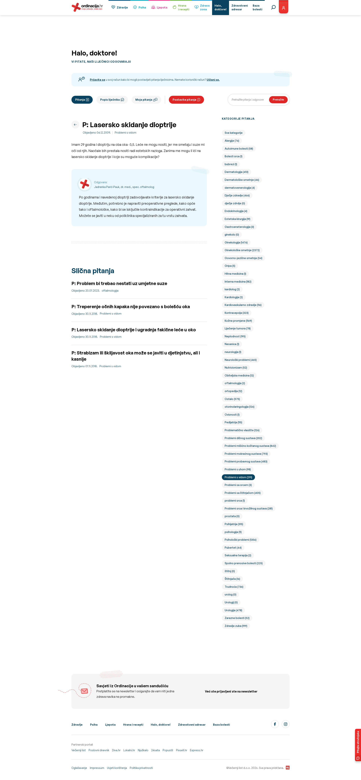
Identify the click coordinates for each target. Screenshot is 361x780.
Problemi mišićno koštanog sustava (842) (250, 445)
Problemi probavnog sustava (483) (246, 461)
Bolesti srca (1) (233, 156)
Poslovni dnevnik (99, 750)
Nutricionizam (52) (236, 367)
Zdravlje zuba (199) (236, 625)
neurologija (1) (233, 352)
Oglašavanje (79, 767)
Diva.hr (116, 750)
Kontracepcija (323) (237, 312)
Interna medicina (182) (238, 281)
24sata (155, 750)
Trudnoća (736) (234, 586)
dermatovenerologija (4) (240, 187)
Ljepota (162, 7)
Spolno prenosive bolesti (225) (244, 563)
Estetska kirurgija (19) (237, 218)
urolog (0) (230, 594)
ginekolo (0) (232, 234)
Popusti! (168, 750)
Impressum (97, 767)
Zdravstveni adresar (192, 724)
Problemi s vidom (125, 132)
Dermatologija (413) (236, 171)
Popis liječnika (110, 99)
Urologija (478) (233, 610)
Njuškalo (143, 750)
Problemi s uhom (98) (238, 469)
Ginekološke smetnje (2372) (242, 250)
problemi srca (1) (235, 500)
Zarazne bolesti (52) (237, 618)
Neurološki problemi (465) (241, 359)
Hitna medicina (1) (235, 273)
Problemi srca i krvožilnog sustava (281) (249, 508)
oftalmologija (110, 290)
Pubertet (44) (233, 547)
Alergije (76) (232, 140)
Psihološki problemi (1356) (240, 539)
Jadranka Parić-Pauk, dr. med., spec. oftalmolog (124, 187)
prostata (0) (232, 516)
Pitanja (80, 99)
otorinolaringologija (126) (239, 406)
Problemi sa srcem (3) (238, 485)
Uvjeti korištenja (117, 767)
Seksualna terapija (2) (238, 555)
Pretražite (278, 99)
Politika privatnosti (141, 767)
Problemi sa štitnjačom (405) (243, 492)
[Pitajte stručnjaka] (358, 745)
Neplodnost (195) (235, 336)
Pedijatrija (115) (233, 422)
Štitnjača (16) (232, 578)
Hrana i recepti (133, 724)
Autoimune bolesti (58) (239, 148)
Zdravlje (122, 7)
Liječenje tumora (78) (238, 328)
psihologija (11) (233, 532)
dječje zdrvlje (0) (235, 203)
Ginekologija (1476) (236, 242)
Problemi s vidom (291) (238, 477)
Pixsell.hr (181, 750)
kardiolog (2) (232, 289)
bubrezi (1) (231, 164)
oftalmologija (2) (235, 383)
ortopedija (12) (233, 391)
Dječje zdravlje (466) (237, 195)
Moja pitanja (143, 99)
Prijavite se (97, 79)
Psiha (142, 7)
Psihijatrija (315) (234, 524)
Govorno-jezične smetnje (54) (243, 258)
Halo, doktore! (161, 724)
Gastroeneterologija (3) (239, 226)
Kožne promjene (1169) (238, 320)
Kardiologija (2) (234, 297)
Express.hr (196, 750)
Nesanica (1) (232, 344)
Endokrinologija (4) (236, 211)
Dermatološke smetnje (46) (242, 179)
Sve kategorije (234, 132)
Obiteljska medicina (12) (239, 375)
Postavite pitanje (184, 99)
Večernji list (78, 750)
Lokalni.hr (129, 750)
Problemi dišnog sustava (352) (243, 438)
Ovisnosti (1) (232, 414)
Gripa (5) (230, 265)
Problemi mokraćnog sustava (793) (246, 453)
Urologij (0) (231, 602)
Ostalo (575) (232, 399)
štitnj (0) (230, 571)
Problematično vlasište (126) (242, 430)
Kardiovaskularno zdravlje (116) (243, 304)
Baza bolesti (221, 724)
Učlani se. (213, 79)
